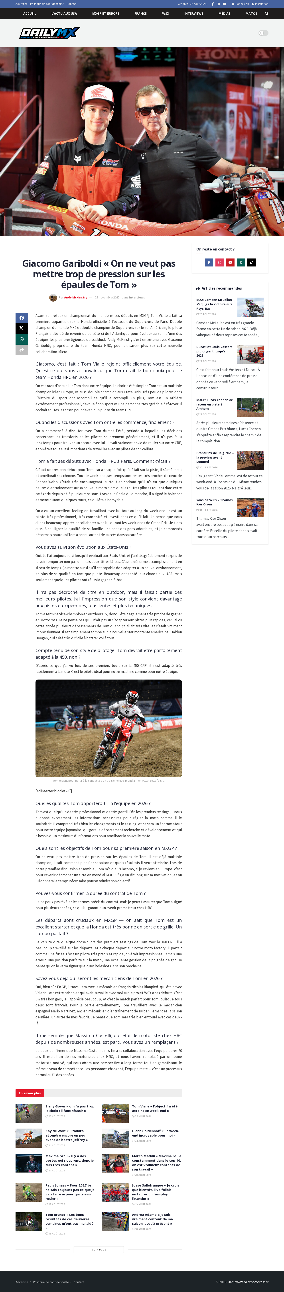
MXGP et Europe (105, 13)
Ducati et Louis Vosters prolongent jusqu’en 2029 (214, 351)
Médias (224, 13)
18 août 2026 (56, 1233)
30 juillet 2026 (208, 467)
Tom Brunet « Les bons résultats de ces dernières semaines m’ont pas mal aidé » (69, 1221)
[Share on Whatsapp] (22, 339)
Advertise (22, 4)
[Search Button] (266, 13)
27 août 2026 (56, 1116)
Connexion (242, 4)
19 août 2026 (56, 1204)
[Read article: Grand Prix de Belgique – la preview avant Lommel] (250, 460)
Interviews (193, 13)
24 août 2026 (56, 1145)
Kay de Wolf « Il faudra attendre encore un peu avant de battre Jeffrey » (66, 1135)
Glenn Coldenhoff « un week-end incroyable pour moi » (155, 1133)
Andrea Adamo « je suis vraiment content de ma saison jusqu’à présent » (152, 1219)
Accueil (29, 13)
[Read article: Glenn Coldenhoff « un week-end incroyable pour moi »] (115, 1138)
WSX (165, 13)
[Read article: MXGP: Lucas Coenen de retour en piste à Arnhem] (250, 407)
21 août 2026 (56, 1170)
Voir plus (99, 1249)
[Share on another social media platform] (22, 350)
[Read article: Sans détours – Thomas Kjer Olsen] (250, 507)
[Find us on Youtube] (224, 4)
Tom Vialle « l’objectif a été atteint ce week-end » (155, 1108)
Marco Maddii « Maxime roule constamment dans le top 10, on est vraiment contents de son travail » (156, 1162)
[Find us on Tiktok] (251, 262)
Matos (251, 13)
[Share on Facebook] (22, 318)
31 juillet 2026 (208, 510)
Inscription (261, 4)
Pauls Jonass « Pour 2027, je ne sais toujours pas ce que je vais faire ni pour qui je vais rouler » (70, 1192)
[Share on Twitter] (22, 328)
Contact (71, 4)
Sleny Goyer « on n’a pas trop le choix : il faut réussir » (70, 1108)
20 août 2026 (142, 1175)
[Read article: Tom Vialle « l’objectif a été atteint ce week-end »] (115, 1113)
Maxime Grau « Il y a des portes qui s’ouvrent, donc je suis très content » (69, 1160)
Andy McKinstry (75, 297)
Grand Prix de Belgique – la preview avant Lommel (215, 457)
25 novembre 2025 (107, 297)
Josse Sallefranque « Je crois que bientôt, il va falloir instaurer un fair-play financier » (155, 1192)
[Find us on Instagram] (218, 4)
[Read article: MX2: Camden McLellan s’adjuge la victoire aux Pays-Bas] (250, 307)
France (141, 13)
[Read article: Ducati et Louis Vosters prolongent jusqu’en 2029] (250, 354)
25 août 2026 (142, 1116)
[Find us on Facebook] (213, 4)
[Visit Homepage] (50, 33)
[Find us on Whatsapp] (241, 262)
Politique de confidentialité (47, 4)
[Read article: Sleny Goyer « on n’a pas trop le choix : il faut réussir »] (29, 1113)
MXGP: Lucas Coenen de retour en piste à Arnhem (214, 404)
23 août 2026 (207, 314)
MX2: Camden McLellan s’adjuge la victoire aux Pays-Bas (214, 304)
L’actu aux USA (64, 13)
